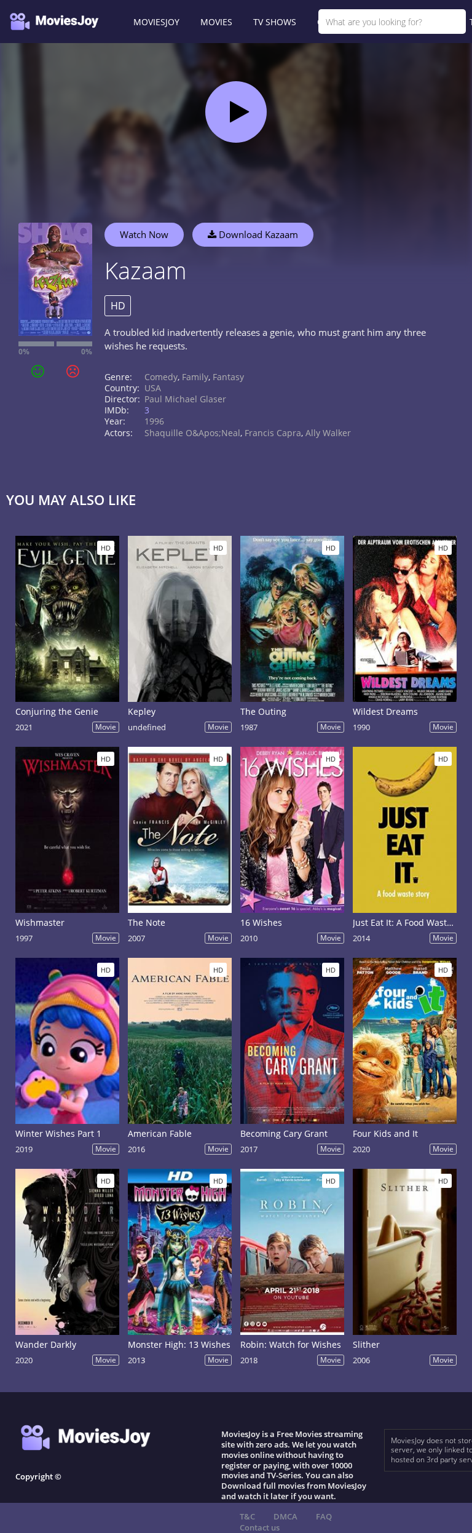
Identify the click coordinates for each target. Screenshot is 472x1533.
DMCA (285, 1516)
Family (195, 377)
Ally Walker (328, 433)
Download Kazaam (257, 234)
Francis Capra (273, 433)
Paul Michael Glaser (185, 399)
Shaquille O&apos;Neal (192, 433)
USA (152, 388)
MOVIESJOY (156, 22)
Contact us (260, 1527)
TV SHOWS (274, 22)
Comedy (161, 377)
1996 (154, 421)
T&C (247, 1516)
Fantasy (228, 377)
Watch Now (144, 234)
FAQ (324, 1516)
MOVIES (216, 22)
